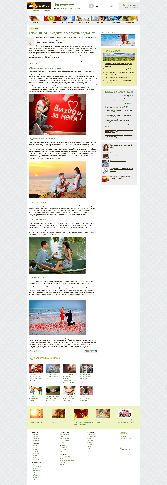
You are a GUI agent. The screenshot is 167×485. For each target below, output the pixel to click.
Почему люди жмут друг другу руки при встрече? (52, 398)
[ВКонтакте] (86, 351)
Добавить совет (131, 5)
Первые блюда (92, 434)
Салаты (90, 438)
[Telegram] (91, 351)
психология (36, 459)
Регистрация (134, 7)
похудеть (36, 455)
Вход (127, 7)
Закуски (89, 442)
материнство (64, 438)
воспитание (64, 436)
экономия (63, 466)
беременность (65, 434)
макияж (35, 436)
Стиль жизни (67, 22)
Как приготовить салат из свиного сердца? (52, 376)
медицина (36, 453)
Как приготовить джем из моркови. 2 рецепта (64, 4)
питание (35, 449)
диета (35, 447)
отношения (34, 28)
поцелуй (63, 449)
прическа (36, 440)
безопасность (37, 466)
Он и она (99, 22)
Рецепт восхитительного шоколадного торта (119, 154)
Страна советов (38, 5)
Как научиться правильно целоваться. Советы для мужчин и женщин (69, 378)
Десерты (90, 446)
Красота (36, 22)
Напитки (90, 448)
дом (61, 458)
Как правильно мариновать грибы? (118, 69)
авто (34, 464)
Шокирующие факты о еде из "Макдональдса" (121, 178)
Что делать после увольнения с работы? (35, 398)
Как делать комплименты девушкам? (84, 398)
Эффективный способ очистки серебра (121, 170)
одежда (35, 472)
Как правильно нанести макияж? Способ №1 (69, 398)
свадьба (35, 351)
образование (64, 440)
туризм (35, 479)
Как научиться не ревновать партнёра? (118, 125)
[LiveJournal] (96, 351)
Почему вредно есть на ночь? (115, 107)
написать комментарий (47, 358)
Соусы (89, 444)
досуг (34, 468)
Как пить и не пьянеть (118, 161)
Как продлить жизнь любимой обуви (121, 146)
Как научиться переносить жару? (67, 8)
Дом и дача (115, 22)
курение (35, 451)
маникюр (36, 438)
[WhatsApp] (93, 351)
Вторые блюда (92, 436)
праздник (36, 478)
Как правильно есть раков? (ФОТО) (117, 96)
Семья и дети (83, 22)
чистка (62, 464)
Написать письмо (125, 438)
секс (61, 451)
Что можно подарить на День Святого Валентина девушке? (35, 377)
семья (62, 442)
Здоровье (52, 22)
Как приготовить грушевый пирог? (117, 77)
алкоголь (36, 445)
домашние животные (67, 460)
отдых (35, 474)
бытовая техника (65, 456)
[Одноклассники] (88, 351)
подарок (35, 476)
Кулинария (130, 22)
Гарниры (90, 440)
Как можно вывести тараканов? (116, 104)
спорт (35, 457)
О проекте (123, 436)
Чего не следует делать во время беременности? (85, 376)
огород (62, 462)
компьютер (36, 470)
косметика (36, 434)
